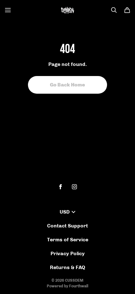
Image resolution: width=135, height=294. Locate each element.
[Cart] (127, 10)
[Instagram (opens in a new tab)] (74, 186)
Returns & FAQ (67, 267)
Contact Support (67, 226)
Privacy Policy (68, 253)
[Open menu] (8, 10)
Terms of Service (67, 240)
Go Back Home (67, 85)
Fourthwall (78, 286)
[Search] (114, 10)
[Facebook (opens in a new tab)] (61, 186)
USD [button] (65, 212)
